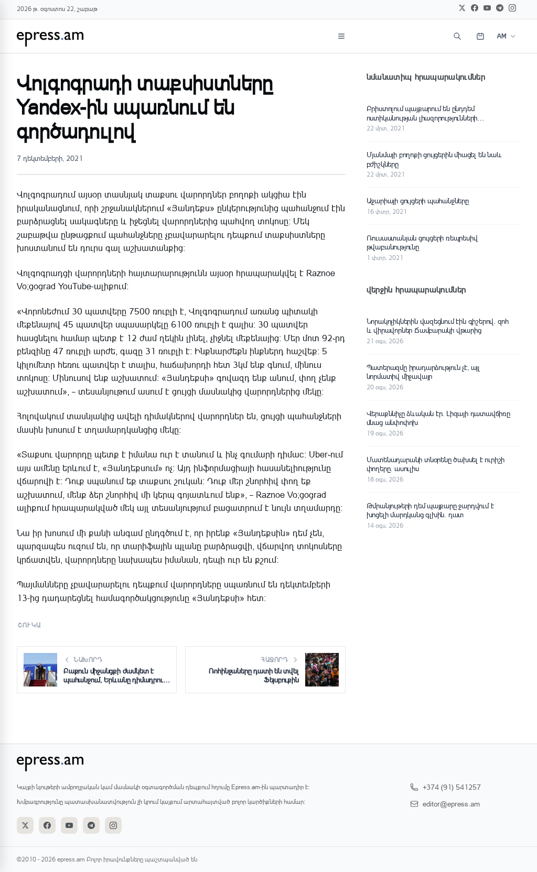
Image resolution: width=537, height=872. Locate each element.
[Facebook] (474, 8)
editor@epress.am (451, 803)
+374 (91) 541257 (452, 786)
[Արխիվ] (480, 36)
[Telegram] (499, 8)
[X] (462, 8)
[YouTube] (487, 8)
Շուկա (29, 625)
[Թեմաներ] (341, 36)
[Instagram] (512, 8)
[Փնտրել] (457, 36)
